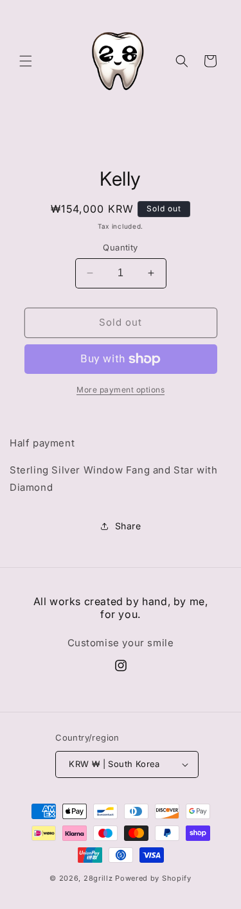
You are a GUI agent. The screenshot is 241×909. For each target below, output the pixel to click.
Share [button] (128, 525)
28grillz (98, 878)
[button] (26, 61)
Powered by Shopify (153, 878)
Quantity (120, 247)
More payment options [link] (120, 389)
